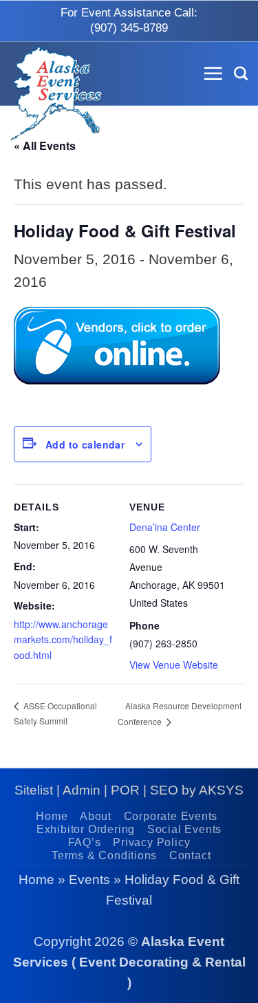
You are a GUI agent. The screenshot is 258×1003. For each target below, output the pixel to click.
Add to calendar (85, 444)
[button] (213, 74)
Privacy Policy (151, 842)
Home (51, 816)
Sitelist (33, 790)
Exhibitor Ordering (85, 829)
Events (89, 879)
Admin (81, 790)
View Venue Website (173, 664)
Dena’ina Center (164, 527)
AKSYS (221, 790)
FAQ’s (84, 842)
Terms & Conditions (104, 855)
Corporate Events (171, 816)
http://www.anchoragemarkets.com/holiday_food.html (63, 639)
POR (125, 790)
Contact (190, 855)
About (95, 816)
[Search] (241, 73)
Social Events (184, 829)
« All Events (45, 145)
